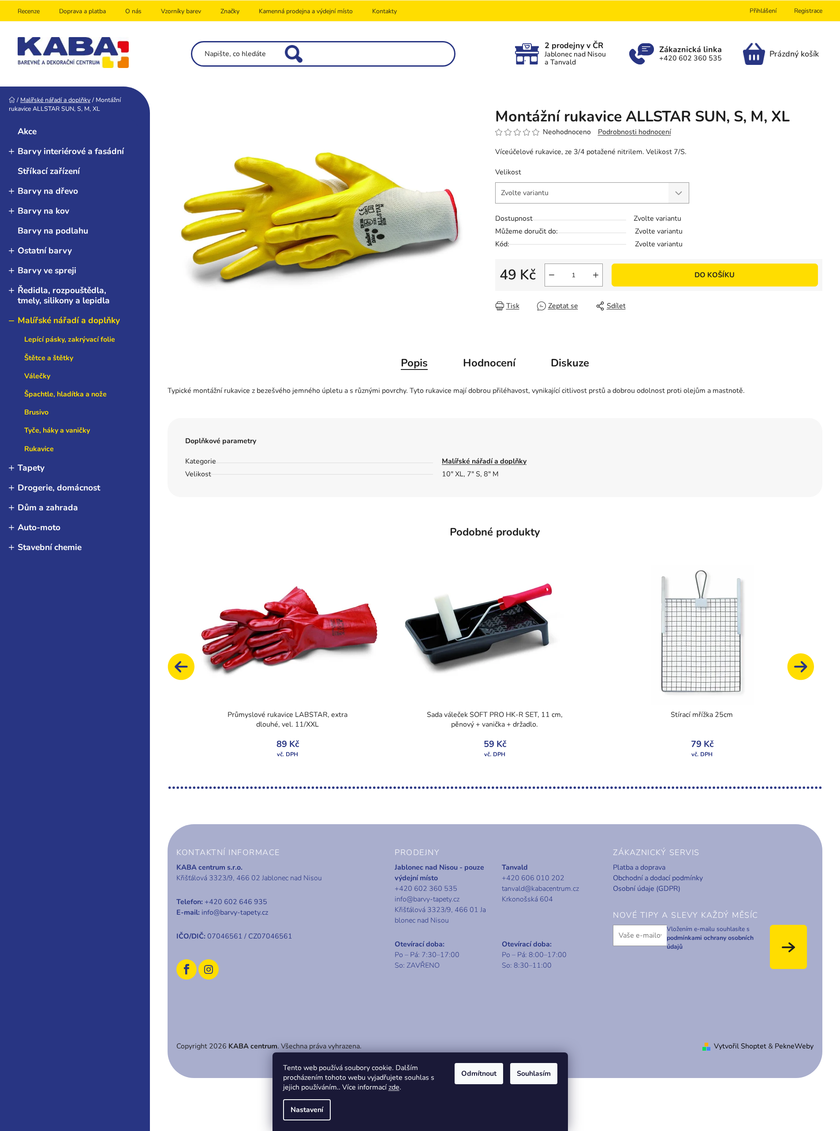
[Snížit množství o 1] (551, 275)
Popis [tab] (414, 363)
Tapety (31, 468)
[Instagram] (208, 969)
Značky (229, 11)
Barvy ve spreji (47, 270)
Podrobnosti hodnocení (634, 132)
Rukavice (39, 449)
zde (393, 1087)
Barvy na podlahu (53, 231)
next (804, 671)
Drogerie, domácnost (59, 488)
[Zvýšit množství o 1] (595, 275)
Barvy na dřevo (48, 191)
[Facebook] (186, 969)
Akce (27, 131)
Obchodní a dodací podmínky (658, 878)
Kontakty (384, 11)
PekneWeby (794, 1046)
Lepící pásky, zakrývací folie (69, 339)
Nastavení (307, 1110)
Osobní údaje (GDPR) (646, 888)
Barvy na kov (43, 211)
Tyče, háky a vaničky (57, 430)
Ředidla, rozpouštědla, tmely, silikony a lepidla (64, 295)
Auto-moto (39, 527)
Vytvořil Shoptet (740, 1046)
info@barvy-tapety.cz (235, 912)
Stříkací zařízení (49, 171)
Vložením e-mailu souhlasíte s (710, 938)
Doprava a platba (82, 11)
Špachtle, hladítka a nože (65, 394)
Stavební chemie (50, 547)
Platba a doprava (639, 867)
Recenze (29, 11)
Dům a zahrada (48, 507)
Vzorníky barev (181, 11)
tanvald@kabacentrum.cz (540, 888)
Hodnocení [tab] (489, 363)
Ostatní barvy (45, 250)
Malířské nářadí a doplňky (69, 320)
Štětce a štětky (48, 358)
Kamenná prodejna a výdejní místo (306, 11)
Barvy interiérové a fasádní (71, 151)
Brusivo (36, 412)
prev (185, 671)
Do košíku (714, 275)
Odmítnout (479, 1073)
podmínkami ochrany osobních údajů (710, 942)
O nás (133, 11)
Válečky (37, 376)
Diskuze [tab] (570, 363)
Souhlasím (534, 1073)
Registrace (808, 11)
